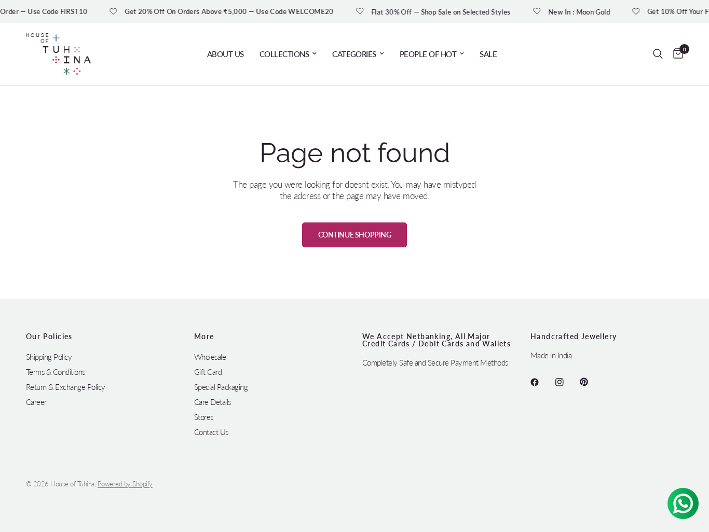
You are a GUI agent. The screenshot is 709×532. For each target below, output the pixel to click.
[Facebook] (541, 382)
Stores (203, 417)
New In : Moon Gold (578, 12)
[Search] (658, 54)
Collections (284, 54)
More (204, 336)
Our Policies (49, 336)
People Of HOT (428, 54)
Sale (488, 54)
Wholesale (210, 356)
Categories (354, 54)
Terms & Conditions (55, 371)
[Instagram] (566, 382)
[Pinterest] (591, 382)
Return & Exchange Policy (65, 386)
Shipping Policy (49, 356)
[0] (675, 54)
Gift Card (208, 371)
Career (36, 402)
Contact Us (211, 432)
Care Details (212, 402)
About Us (225, 54)
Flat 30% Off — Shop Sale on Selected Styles (440, 12)
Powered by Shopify (125, 484)
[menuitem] (225, 54)
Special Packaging (221, 386)
